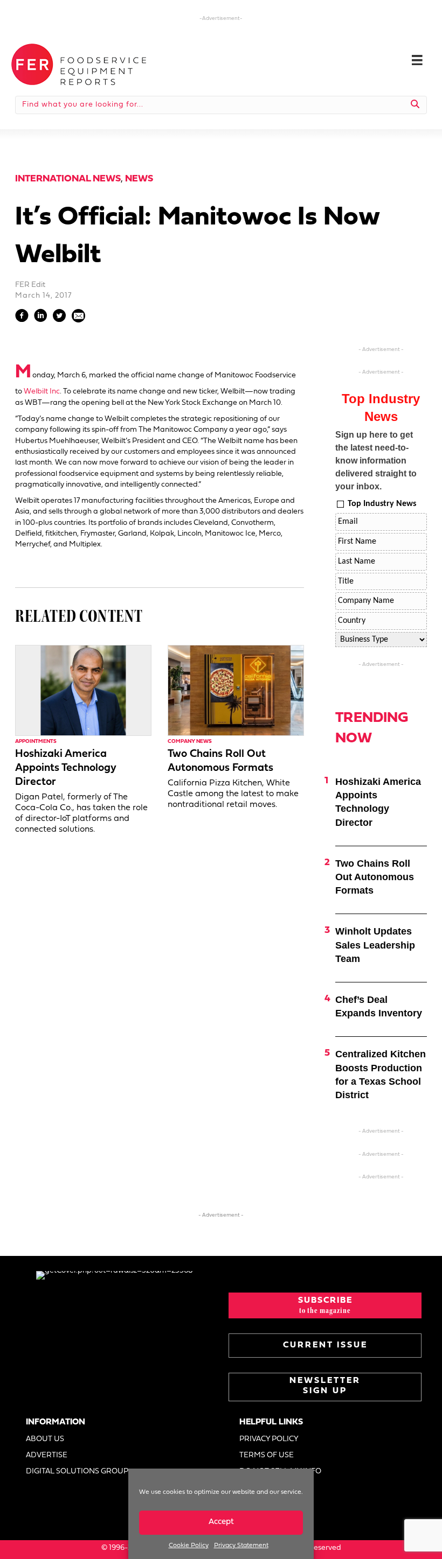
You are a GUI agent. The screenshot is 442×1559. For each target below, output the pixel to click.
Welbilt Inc (42, 392)
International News (68, 179)
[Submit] (415, 105)
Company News (190, 742)
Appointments (36, 742)
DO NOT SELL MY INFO (280, 1471)
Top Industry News (382, 504)
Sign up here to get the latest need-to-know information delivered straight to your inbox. (376, 460)
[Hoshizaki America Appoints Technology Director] (83, 690)
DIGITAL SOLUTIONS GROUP (77, 1471)
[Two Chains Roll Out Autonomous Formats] (235, 690)
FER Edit (30, 285)
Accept (221, 1522)
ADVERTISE (46, 1455)
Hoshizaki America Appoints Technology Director (65, 768)
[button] (325, 1305)
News (139, 179)
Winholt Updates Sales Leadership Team (375, 945)
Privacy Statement (241, 1545)
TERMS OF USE (266, 1455)
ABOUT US (45, 1439)
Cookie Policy (189, 1545)
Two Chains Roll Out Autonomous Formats (374, 877)
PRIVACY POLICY (269, 1439)
